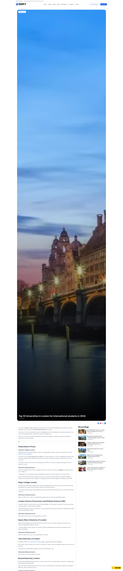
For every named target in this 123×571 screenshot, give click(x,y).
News (58, 4)
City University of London (33, 542)
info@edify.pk (20, 1)
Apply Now (103, 4)
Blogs (54, 4)
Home (45, 4)
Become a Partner (94, 4)
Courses (50, 4)
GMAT (22, 516)
